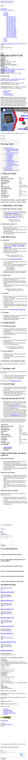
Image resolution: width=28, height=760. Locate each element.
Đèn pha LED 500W (12, 33)
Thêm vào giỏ (4, 67)
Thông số (6, 92)
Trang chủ (6, 12)
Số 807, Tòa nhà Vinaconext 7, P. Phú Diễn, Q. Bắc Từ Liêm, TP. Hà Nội (13, 79)
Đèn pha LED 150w (11, 19)
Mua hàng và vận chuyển (10, 713)
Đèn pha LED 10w (11, 22)
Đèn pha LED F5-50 (7, 600)
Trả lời (2, 533)
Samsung (6, 247)
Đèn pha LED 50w (11, 16)
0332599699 (4, 8)
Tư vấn (5, 39)
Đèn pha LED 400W (12, 31)
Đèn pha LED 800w (11, 35)
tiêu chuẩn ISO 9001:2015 (12, 213)
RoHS (7, 217)
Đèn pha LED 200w (11, 20)
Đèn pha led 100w (11, 18)
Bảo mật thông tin (8, 710)
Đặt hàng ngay (4, 686)
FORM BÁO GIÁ (15, 415)
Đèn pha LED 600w (11, 34)
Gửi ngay (3, 545)
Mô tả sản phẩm (7, 90)
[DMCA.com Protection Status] (6, 718)
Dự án (5, 38)
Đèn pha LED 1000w (12, 37)
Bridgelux (14, 246)
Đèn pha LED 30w (11, 24)
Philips (23, 246)
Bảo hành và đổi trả (8, 711)
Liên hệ (5, 41)
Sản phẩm (6, 15)
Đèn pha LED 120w (11, 27)
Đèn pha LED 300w (11, 30)
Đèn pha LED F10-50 (7, 592)
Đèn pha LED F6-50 (7, 650)
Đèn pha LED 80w (11, 26)
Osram (19, 246)
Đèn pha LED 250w (11, 28)
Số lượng (3, 66)
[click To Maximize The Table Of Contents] (2, 137)
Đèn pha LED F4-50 (7, 626)
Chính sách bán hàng (9, 94)
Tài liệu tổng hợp (8, 93)
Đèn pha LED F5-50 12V (8, 642)
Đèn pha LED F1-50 (7, 609)
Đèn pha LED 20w (11, 23)
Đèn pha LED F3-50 (7, 633)
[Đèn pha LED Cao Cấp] (7, 1)
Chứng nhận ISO (8, 447)
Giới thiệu (6, 14)
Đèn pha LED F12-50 (7, 617)
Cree (10, 247)
